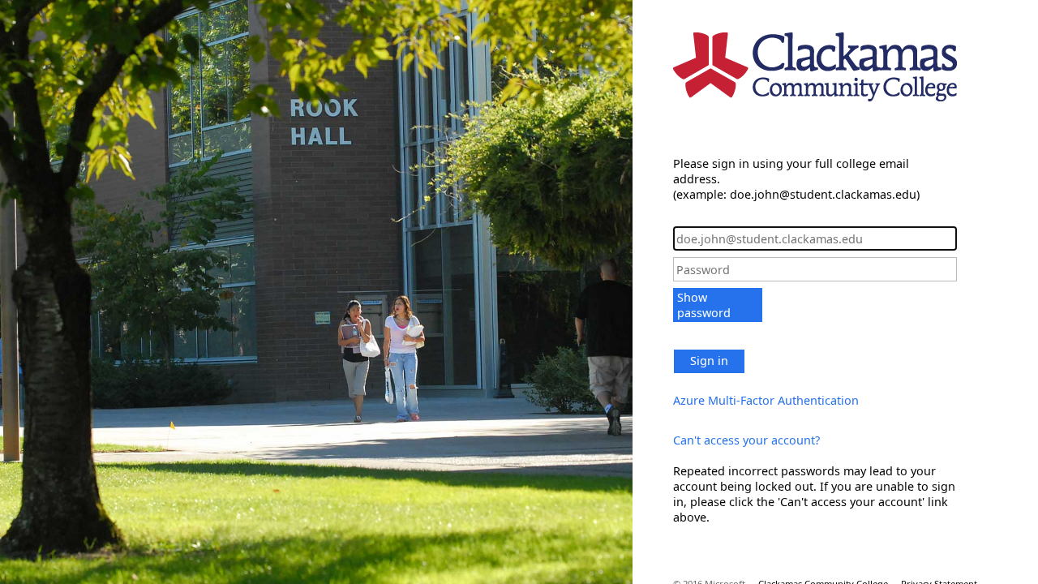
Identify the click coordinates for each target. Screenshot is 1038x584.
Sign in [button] (709, 360)
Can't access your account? (746, 440)
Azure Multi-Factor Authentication (766, 400)
